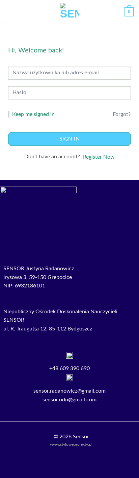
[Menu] (9, 11)
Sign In (69, 139)
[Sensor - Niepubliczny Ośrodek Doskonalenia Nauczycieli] (69, 12)
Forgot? (122, 114)
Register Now (99, 157)
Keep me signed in (33, 114)
